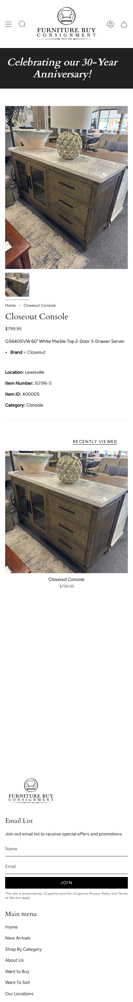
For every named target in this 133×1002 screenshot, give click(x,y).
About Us (14, 960)
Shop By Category (23, 949)
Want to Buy (17, 971)
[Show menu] (8, 24)
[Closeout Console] (66, 512)
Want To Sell (17, 982)
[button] (22, 24)
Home (10, 305)
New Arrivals (18, 938)
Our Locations (19, 994)
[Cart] (124, 24)
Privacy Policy (99, 893)
